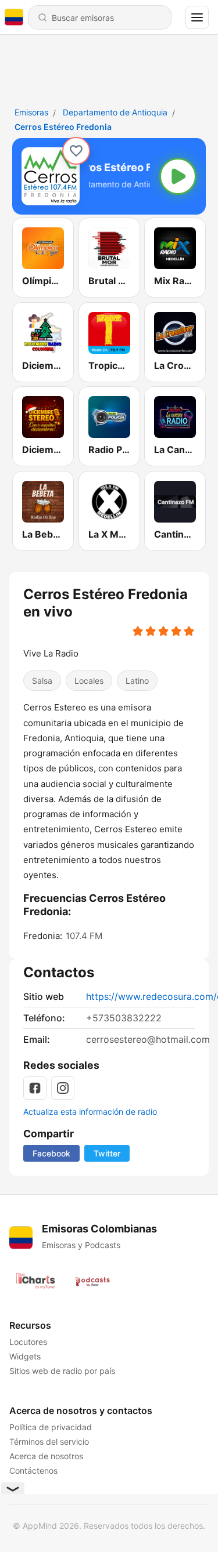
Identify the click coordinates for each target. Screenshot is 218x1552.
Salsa (42, 681)
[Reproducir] (177, 176)
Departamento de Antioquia (115, 112)
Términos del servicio (49, 1441)
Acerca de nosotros (46, 1456)
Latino (137, 681)
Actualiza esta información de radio (90, 1111)
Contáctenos (33, 1470)
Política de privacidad (50, 1427)
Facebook (51, 1153)
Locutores (28, 1342)
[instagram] (62, 1088)
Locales (88, 681)
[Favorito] (76, 151)
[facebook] (35, 1088)
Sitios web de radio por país (62, 1371)
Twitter (107, 1153)
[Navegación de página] (197, 17)
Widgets (25, 1356)
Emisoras (31, 112)
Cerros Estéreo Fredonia (63, 127)
